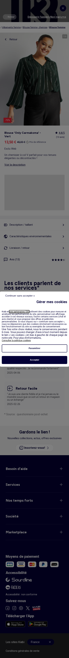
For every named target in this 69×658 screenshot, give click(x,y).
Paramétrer (34, 348)
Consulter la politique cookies (16, 340)
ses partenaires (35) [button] (19, 311)
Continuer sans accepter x (20, 295)
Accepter (34, 360)
